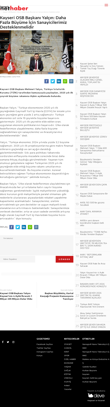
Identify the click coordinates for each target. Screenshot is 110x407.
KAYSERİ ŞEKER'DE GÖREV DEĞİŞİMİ (93, 138)
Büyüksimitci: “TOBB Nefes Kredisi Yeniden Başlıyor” (93, 233)
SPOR (66, 355)
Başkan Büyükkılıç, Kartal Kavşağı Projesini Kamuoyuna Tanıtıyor (56, 296)
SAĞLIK (67, 370)
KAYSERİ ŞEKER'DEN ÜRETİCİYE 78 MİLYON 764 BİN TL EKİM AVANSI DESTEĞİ (93, 244)
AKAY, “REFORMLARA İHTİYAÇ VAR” (91, 255)
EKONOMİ (68, 363)
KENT (66, 352)
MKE (84, 348)
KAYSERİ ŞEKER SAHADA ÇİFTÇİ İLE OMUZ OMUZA (93, 325)
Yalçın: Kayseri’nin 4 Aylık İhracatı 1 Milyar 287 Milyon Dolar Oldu (93, 275)
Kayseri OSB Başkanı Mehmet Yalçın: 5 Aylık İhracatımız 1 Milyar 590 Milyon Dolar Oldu (91, 174)
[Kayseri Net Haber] (17, 6)
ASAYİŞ (67, 382)
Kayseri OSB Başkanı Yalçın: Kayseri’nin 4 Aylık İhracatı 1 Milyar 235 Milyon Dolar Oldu (16, 296)
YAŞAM (67, 367)
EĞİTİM (67, 374)
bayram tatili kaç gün (92, 378)
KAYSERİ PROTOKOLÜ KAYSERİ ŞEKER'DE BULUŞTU (91, 127)
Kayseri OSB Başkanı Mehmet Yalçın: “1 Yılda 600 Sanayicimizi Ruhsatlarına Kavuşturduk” (93, 149)
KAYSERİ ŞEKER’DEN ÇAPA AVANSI (93, 185)
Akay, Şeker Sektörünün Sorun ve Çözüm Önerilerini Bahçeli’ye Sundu (93, 315)
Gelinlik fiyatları (89, 367)
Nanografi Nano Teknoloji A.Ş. (96, 344)
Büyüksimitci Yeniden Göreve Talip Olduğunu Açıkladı (91, 161)
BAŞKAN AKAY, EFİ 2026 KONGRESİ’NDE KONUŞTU (93, 285)
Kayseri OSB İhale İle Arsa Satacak (92, 264)
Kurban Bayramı (89, 370)
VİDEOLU (68, 378)
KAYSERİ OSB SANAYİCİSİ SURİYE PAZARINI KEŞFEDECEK (92, 93)
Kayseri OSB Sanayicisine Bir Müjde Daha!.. (94, 194)
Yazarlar (68, 389)
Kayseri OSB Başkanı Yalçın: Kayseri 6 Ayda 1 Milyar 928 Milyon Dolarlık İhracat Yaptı (93, 105)
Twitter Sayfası (44, 348)
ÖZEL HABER (70, 359)
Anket (67, 385)
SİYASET (68, 344)
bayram (85, 374)
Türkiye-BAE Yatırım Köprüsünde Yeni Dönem (92, 305)
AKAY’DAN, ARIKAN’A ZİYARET (91, 212)
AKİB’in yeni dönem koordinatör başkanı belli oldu (92, 222)
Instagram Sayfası (45, 352)
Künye (39, 355)
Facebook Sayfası (45, 344)
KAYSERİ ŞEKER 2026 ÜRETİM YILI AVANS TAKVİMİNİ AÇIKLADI (90, 295)
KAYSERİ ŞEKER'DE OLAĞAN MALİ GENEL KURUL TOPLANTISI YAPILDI (91, 81)
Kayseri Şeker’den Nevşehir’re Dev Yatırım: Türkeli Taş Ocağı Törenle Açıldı (92, 67)
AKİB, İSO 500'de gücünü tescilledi (92, 203)
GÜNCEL (68, 348)
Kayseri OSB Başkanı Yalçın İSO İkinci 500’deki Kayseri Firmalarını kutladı (93, 116)
